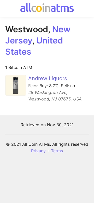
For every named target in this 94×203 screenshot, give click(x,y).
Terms (57, 150)
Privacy (38, 150)
